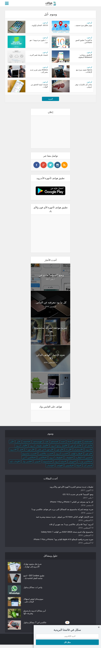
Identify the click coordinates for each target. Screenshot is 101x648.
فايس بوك (27, 461)
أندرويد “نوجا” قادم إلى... (50, 383)
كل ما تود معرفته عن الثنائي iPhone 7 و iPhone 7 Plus (71, 502)
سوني (37, 461)
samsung (37, 441)
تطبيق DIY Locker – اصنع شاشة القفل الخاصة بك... (34, 576)
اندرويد (12, 449)
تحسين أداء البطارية (83, 457)
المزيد (50, 99)
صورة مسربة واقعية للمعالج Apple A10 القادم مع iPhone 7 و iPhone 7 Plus (63, 539)
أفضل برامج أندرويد (58, 445)
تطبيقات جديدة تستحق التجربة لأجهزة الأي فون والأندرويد (71, 487)
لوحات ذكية (14, 461)
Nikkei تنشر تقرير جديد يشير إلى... (39, 71)
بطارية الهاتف (76, 453)
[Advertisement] (50, 131)
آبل (18, 441)
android (87, 441)
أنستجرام (77, 449)
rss (64, 165)
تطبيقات (68, 457)
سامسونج (47, 461)
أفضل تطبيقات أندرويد (38, 445)
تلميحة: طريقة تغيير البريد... (38, 55)
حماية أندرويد (60, 461)
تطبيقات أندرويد (55, 457)
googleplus (43, 165)
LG (46, 441)
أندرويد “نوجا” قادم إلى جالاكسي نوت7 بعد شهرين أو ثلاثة (71, 524)
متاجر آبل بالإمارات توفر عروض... (83, 85)
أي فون (59, 449)
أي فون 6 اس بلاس (44, 449)
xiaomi (26, 441)
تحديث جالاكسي (45, 453)
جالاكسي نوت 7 (85, 461)
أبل (11, 441)
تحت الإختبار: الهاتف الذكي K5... (50, 356)
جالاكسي (41, 457)
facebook (36, 165)
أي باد (68, 449)
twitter (50, 165)
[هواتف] (50, 3)
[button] (67, 630)
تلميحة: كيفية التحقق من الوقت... (39, 85)
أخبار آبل (87, 445)
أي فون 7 (29, 449)
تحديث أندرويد (61, 453)
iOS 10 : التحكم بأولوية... (39, 25)
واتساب (49, 465)
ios (62, 441)
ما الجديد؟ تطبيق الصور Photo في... (83, 41)
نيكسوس (68, 465)
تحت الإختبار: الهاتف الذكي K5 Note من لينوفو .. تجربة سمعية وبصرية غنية (64, 517)
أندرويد (88, 449)
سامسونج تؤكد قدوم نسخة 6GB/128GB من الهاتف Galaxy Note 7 (67, 532)
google (77, 441)
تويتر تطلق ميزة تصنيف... (83, 25)
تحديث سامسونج (28, 453)
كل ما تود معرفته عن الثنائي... (51, 302)
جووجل (72, 461)
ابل (20, 449)
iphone (54, 441)
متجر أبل (87, 465)
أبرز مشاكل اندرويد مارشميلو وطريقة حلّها (35, 612)
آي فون (45, 22)
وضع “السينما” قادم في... (50, 275)
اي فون (88, 453)
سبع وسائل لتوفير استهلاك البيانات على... (33, 600)
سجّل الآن (67, 642)
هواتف (59, 465)
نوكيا (78, 465)
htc (69, 441)
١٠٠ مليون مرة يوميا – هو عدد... (39, 41)
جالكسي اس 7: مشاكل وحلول (35, 622)
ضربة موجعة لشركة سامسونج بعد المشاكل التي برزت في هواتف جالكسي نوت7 (62, 509)
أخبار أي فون (75, 445)
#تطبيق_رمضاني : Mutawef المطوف (85, 56)
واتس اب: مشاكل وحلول (33, 587)
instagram (57, 165)
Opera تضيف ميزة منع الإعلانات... (84, 71)
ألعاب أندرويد (21, 445)
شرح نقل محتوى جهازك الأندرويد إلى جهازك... (33, 565)
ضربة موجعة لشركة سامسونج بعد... (50, 329)
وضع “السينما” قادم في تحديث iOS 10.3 (78, 494)
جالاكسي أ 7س (28, 457)
